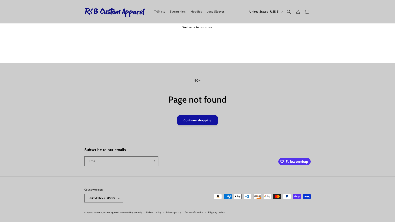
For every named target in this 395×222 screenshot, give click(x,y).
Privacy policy (173, 212)
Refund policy (154, 212)
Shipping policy (216, 212)
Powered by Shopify (131, 212)
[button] (288, 11)
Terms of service (194, 212)
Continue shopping (197, 120)
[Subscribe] (153, 161)
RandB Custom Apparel (106, 212)
